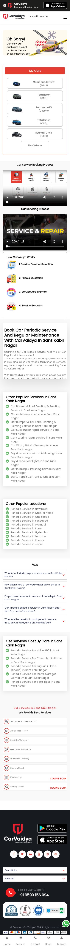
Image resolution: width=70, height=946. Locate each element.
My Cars (35, 71)
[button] (35, 575)
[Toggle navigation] (65, 17)
